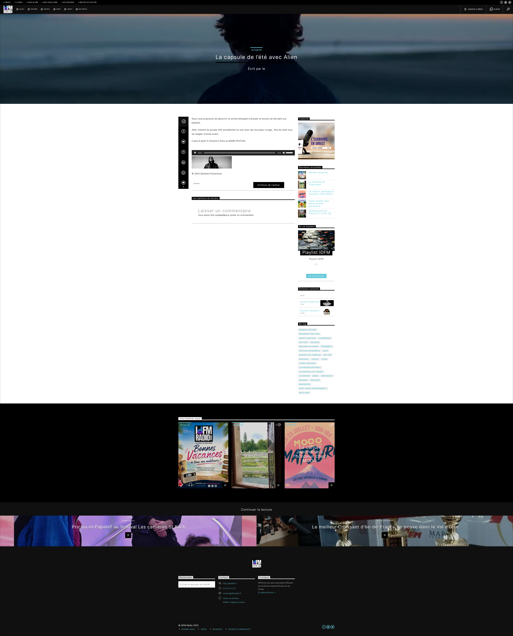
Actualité (256, 50)
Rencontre (304, 384)
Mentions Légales (188, 629)
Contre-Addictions (310, 301)
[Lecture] (195, 152)
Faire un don (33, 2)
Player (496, 9)
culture (303, 342)
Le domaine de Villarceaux (317, 183)
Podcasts (47, 9)
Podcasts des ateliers (88, 2)
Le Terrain (304, 376)
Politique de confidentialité (239, 629)
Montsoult (327, 376)
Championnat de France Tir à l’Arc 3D (320, 212)
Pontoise (315, 380)
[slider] (290, 152)
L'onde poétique (307, 363)
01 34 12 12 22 (229, 588)
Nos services (83, 9)
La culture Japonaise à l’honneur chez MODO (321, 192)
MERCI (315, 376)
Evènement (326, 346)
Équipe (58, 9)
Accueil (21, 9)
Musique (303, 380)
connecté (220, 215)
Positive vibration (309, 310)
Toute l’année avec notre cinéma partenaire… (319, 203)
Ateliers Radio (68, 2)
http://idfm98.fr (229, 583)
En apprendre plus (266, 592)
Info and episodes (316, 276)
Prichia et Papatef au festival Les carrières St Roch (129, 526)
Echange (314, 342)
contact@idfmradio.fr (232, 593)
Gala (325, 351)
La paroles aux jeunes (311, 372)
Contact (8, 2)
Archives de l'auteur (269, 185)
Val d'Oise (304, 393)
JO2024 (315, 359)
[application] (243, 152)
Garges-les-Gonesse (310, 355)
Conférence (324, 338)
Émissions (34, 9)
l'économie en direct (310, 367)
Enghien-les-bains (308, 346)
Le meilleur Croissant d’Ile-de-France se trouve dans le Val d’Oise (385, 526)
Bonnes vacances (318, 172)
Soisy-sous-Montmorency (313, 388)
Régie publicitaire (50, 2)
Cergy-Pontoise (307, 338)
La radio (19, 2)
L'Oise (324, 359)
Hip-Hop (327, 355)
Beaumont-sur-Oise (309, 334)
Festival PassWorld (309, 351)
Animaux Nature (307, 330)
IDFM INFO (304, 359)
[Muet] (284, 152)
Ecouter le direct (475, 9)
